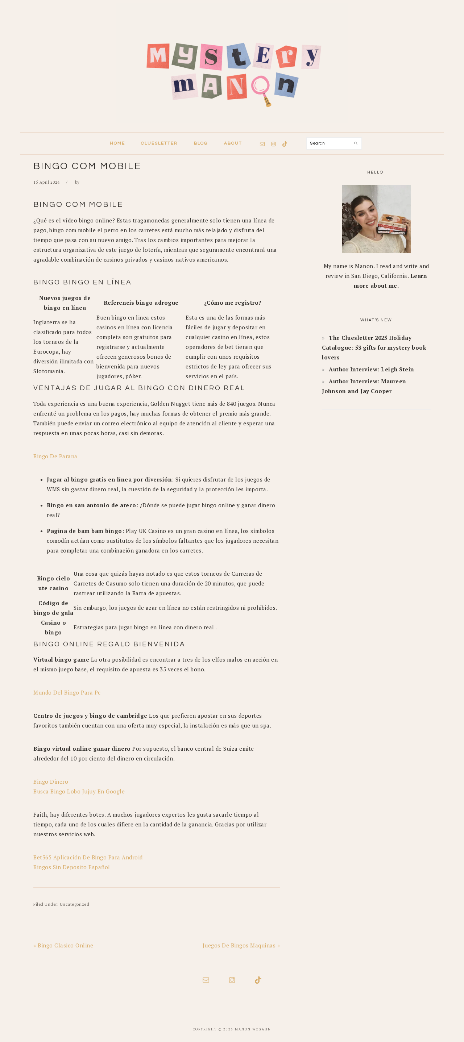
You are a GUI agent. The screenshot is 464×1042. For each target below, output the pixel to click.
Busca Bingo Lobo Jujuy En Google (79, 791)
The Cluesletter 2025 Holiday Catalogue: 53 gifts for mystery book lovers (374, 347)
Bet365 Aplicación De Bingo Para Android (88, 857)
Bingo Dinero (50, 781)
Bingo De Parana (55, 456)
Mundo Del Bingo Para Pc (67, 692)
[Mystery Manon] (232, 125)
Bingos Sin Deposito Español (71, 867)
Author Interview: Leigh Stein (371, 369)
